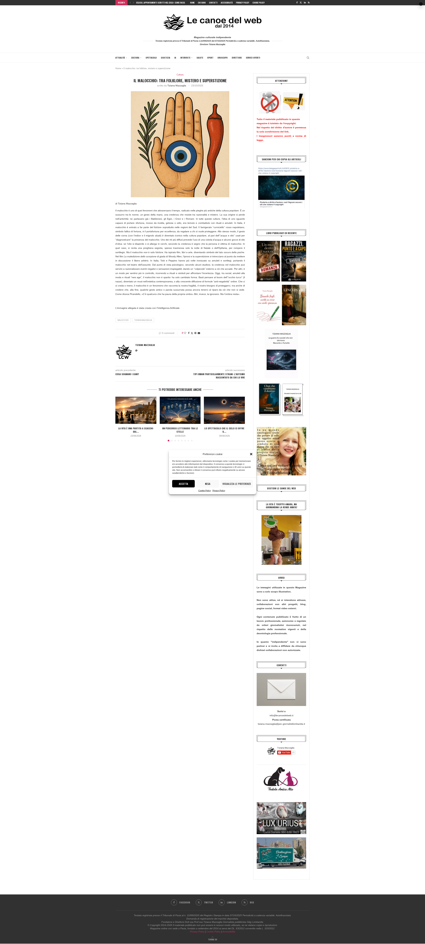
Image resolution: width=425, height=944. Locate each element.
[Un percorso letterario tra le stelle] (180, 410)
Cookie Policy (204, 490)
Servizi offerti (253, 57)
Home (192, 2)
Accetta (183, 484)
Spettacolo (151, 57)
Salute (200, 57)
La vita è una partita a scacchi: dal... (136, 429)
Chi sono (202, 2)
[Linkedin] (305, 2)
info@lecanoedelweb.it (281, 715)
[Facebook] (297, 2)
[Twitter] (301, 2)
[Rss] (309, 2)
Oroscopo (222, 57)
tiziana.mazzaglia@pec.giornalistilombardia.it (281, 724)
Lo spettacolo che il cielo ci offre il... (224, 429)
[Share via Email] (199, 333)
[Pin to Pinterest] (195, 333)
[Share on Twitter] (192, 333)
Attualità (120, 57)
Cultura (135, 57)
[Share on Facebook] (188, 333)
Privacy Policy (218, 490)
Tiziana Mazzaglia (176, 85)
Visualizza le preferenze (236, 484)
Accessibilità (227, 2)
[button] (251, 454)
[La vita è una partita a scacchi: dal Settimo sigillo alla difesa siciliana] (135, 410)
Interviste (185, 57)
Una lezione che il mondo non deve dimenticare (158, 2)
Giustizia (165, 57)
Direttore (237, 57)
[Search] (308, 57)
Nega (207, 484)
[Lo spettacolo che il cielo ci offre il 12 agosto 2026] (224, 410)
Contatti (213, 2)
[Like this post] (185, 333)
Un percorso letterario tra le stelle (180, 429)
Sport (210, 57)
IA (175, 57)
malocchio (123, 320)
